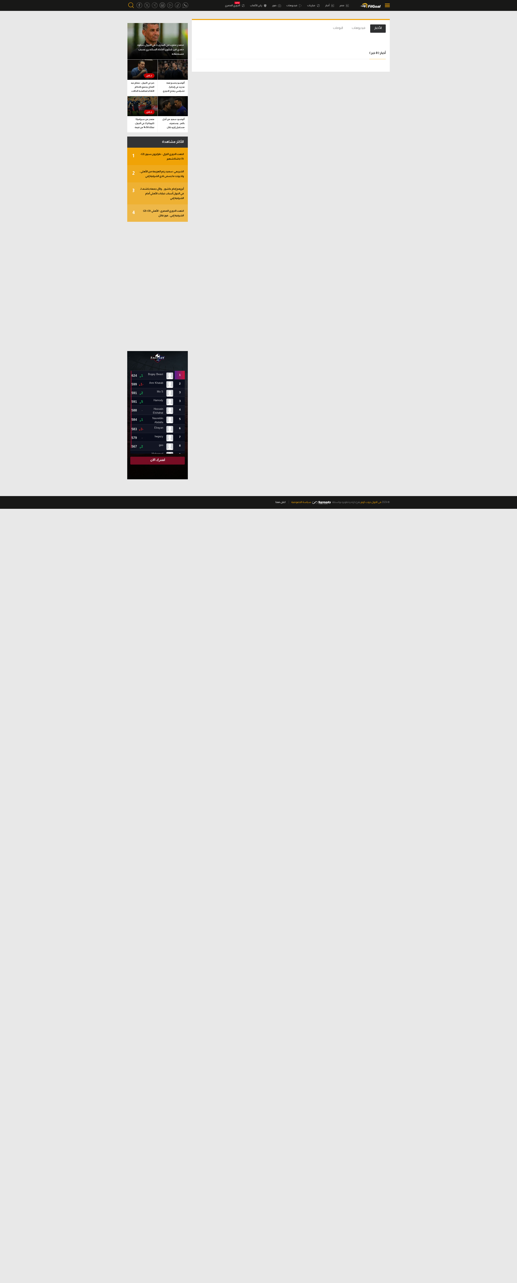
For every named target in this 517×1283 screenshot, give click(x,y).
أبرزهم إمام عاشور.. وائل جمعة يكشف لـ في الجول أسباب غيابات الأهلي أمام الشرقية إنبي (158, 193)
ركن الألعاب (256, 5)
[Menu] (386, 5)
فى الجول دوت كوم (371, 502)
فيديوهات (292, 5)
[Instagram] (162, 5)
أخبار (327, 5)
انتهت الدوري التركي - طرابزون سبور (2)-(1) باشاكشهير (158, 156)
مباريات (311, 5)
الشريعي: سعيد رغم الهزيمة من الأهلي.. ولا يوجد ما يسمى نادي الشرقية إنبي (158, 174)
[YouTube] (170, 5)
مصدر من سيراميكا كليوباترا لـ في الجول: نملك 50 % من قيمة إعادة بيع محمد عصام (144, 124)
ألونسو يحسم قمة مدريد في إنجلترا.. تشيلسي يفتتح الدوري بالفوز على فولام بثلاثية (173, 88)
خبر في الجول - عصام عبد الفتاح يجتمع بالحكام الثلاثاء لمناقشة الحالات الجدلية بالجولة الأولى (142, 88)
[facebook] (139, 5)
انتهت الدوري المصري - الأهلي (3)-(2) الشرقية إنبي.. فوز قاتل (158, 213)
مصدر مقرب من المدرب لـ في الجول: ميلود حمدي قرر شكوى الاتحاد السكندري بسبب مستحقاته (160, 49)
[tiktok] (178, 5)
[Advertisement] (157, 286)
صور (274, 5)
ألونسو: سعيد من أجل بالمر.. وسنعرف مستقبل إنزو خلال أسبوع (173, 124)
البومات (338, 27)
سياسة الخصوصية (301, 502)
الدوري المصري (233, 5)
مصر (342, 5)
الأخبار (378, 27)
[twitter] (147, 5)
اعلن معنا (280, 502)
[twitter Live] (155, 5)
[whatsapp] (185, 5)
